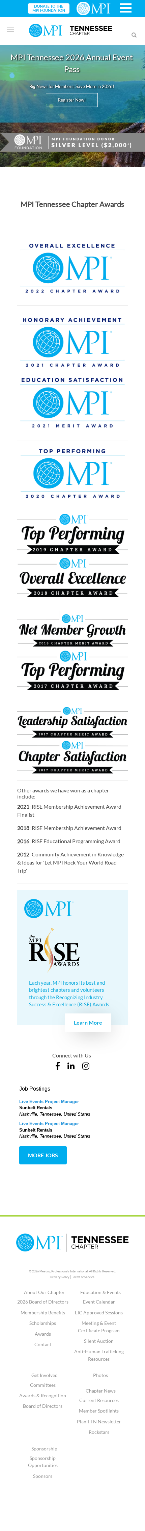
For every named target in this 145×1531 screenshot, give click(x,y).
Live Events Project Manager (49, 1101)
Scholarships (42, 1323)
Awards (43, 1334)
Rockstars (99, 1432)
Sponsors (42, 1476)
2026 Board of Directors (42, 1302)
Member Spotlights (99, 1411)
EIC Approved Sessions (99, 1312)
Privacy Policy (59, 1277)
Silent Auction (99, 1341)
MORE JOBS (43, 1155)
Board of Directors (42, 1406)
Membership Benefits (43, 1312)
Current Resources (99, 1400)
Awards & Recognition (42, 1395)
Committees (43, 1385)
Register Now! (72, 100)
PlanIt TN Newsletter (99, 1421)
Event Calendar (99, 1302)
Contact (42, 1344)
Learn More (88, 1022)
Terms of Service (83, 1277)
